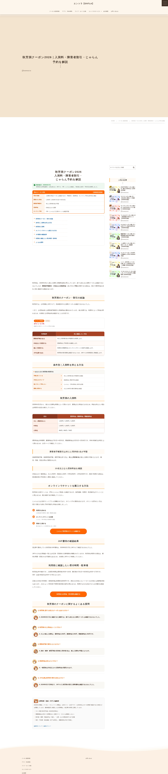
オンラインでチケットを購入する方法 (46, 230)
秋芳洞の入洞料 (40, 226)
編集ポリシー (47, 726)
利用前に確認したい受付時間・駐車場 (46, 238)
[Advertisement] (55, 144)
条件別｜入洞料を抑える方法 (44, 222)
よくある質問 (39, 242)
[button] (165, 3)
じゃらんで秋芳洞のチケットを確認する (68, 531)
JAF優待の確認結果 (41, 234)
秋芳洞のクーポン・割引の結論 (44, 218)
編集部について (38, 726)
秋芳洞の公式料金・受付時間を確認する (68, 594)
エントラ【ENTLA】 (84, 4)
